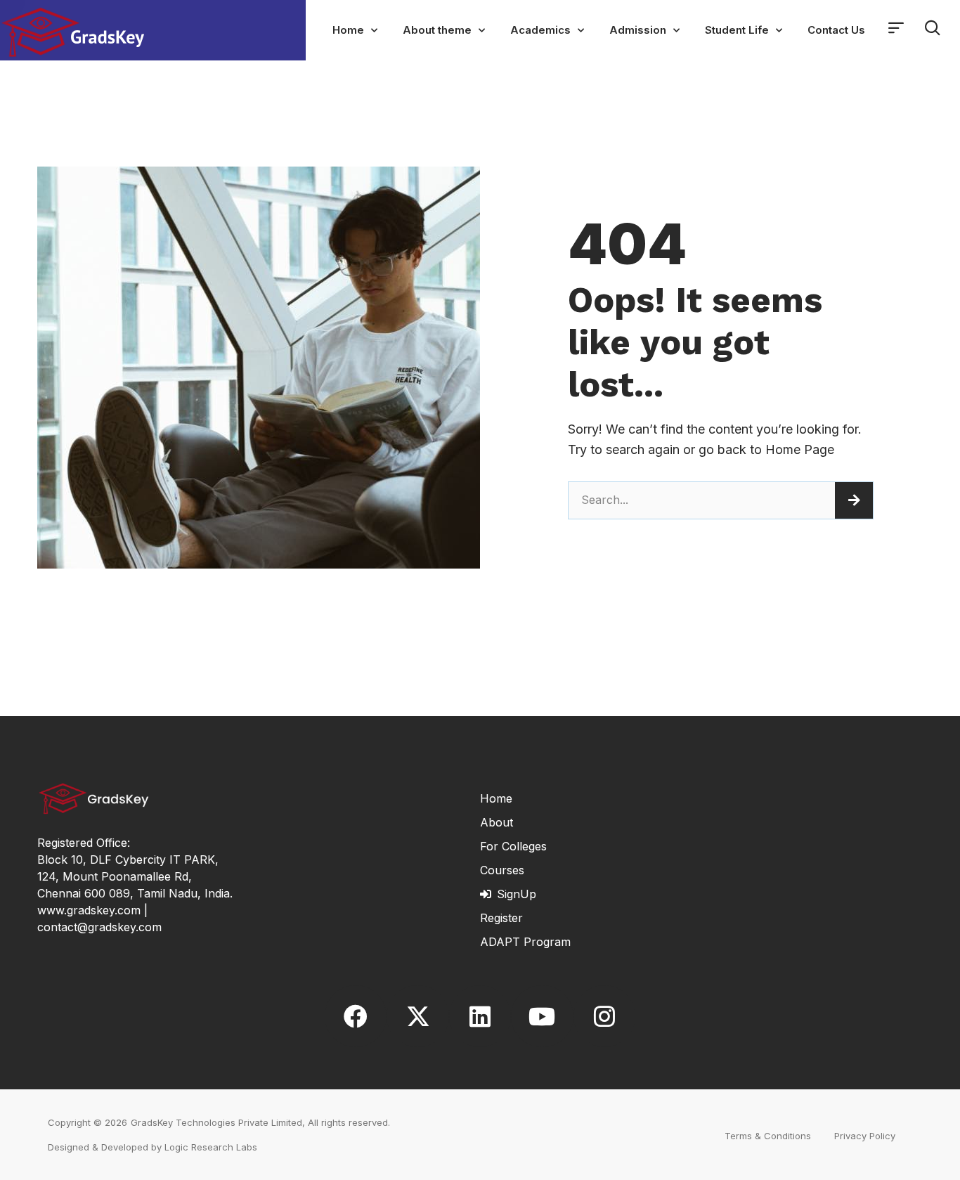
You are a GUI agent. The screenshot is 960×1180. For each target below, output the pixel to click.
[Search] (854, 500)
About (496, 822)
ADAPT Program (525, 942)
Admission (637, 30)
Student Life (737, 30)
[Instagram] (604, 1016)
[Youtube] (542, 1016)
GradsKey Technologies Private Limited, (218, 1122)
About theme (437, 30)
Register (501, 918)
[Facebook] (356, 1016)
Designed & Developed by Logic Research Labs (152, 1147)
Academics (540, 30)
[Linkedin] (480, 1016)
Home (348, 30)
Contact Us (836, 30)
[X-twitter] (417, 1016)
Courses (502, 870)
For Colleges (513, 846)
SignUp (516, 894)
